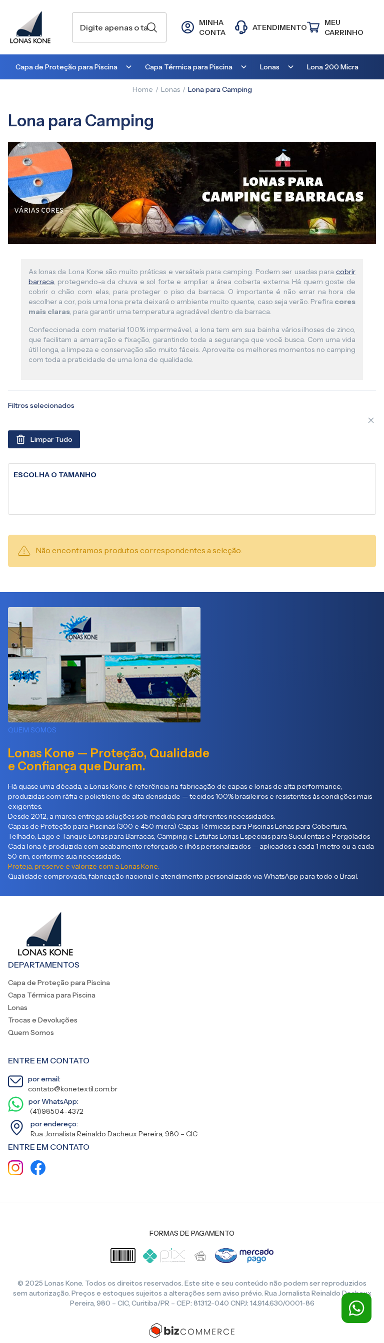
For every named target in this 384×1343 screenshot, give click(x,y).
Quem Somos (31, 1032)
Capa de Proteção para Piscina (59, 982)
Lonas (170, 89)
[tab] (192, 475)
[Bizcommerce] (192, 1330)
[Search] (152, 27)
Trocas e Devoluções (43, 1019)
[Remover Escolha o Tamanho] (371, 420)
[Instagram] (15, 1169)
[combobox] (119, 27)
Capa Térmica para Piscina (52, 995)
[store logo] (35, 27)
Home (142, 89)
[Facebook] (38, 1169)
